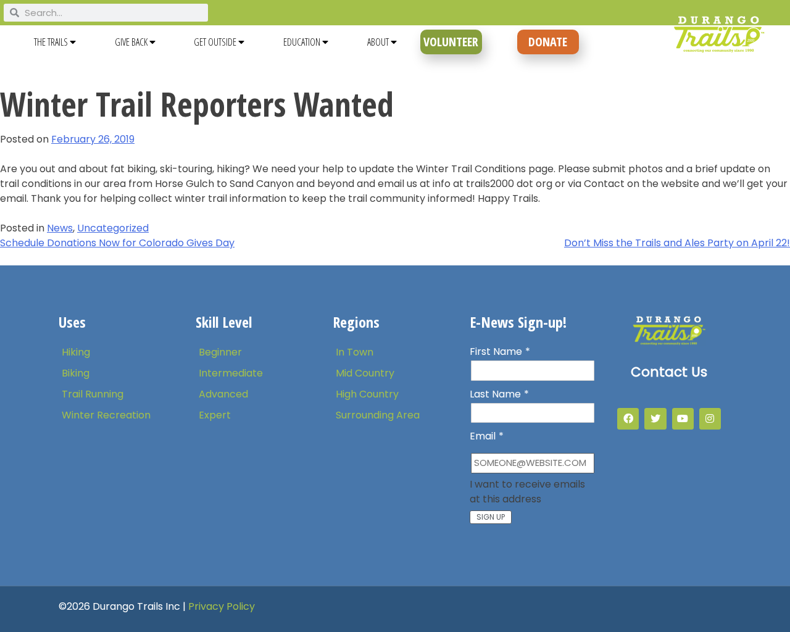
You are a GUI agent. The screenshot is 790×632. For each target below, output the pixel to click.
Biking (75, 373)
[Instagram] (710, 419)
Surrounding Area (378, 415)
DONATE (547, 41)
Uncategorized (113, 228)
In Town (354, 352)
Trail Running (92, 394)
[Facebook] (628, 419)
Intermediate (231, 373)
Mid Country (365, 373)
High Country (367, 394)
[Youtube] (683, 419)
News (60, 228)
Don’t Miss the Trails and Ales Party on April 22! (677, 243)
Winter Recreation (106, 415)
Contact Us (669, 372)
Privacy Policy (221, 606)
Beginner (220, 352)
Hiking (76, 352)
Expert (215, 415)
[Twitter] (655, 419)
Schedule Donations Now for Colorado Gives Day (117, 243)
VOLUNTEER (450, 41)
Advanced (223, 394)
